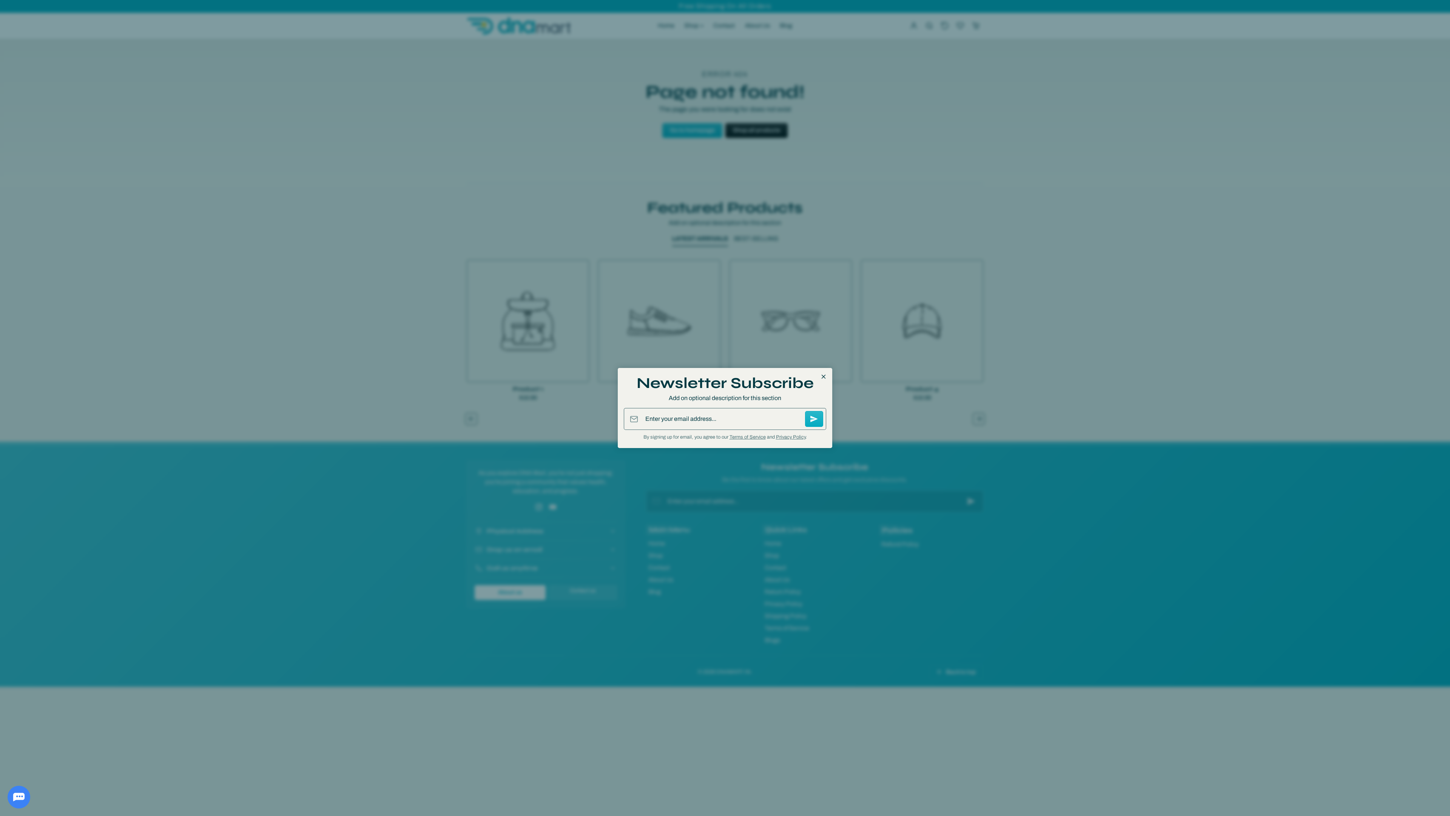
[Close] (823, 376)
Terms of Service (748, 437)
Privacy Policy (790, 437)
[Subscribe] (814, 419)
